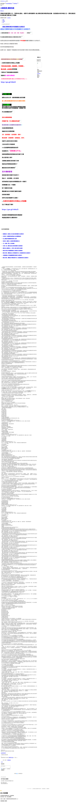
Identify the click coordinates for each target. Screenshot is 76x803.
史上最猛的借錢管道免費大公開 (10, 238)
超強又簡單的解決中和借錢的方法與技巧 (13, 26)
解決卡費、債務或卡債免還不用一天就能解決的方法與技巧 (15, 257)
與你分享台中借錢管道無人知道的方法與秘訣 (12, 250)
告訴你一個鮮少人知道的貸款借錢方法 (11, 241)
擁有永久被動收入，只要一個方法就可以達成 (12, 248)
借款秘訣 (9, 760)
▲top (2, 761)
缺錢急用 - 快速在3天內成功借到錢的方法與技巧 (13, 233)
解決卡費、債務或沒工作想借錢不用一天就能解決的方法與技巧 (16, 252)
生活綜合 (9, 17)
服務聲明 (47, 788)
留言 (12, 757)
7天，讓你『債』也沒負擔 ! (9, 243)
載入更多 (2, 763)
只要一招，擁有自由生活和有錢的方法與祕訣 (12, 245)
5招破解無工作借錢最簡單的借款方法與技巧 (12, 255)
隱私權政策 (43, 788)
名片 (3, 22)
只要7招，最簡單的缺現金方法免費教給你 (12, 236)
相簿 (3, 19)
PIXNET (30, 788)
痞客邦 (10, 757)
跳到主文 (2, 10)
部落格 (3, 21)
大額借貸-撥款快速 (7, 8)
